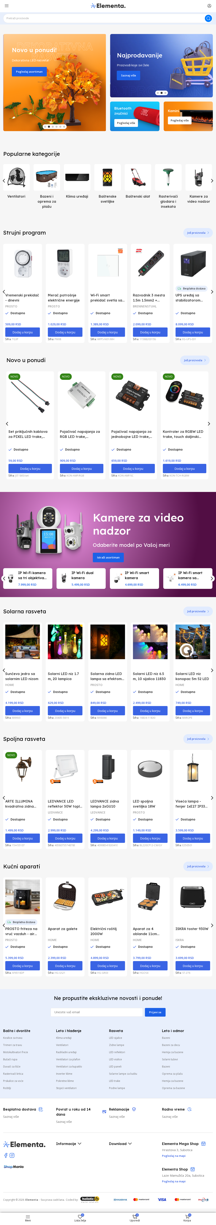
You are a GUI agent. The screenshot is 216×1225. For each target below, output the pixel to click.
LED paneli (115, 1066)
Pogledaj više (126, 123)
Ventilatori (62, 1045)
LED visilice (115, 1059)
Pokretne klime (65, 1081)
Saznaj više (128, 75)
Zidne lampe (116, 1045)
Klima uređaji (64, 1038)
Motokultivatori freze (15, 1052)
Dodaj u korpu (22, 332)
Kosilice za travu (12, 1038)
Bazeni (166, 1038)
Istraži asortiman (108, 557)
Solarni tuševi (170, 1059)
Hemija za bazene (172, 1052)
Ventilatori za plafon (68, 1059)
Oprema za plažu (172, 1074)
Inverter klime (64, 1074)
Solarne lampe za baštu (123, 1074)
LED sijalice (115, 1038)
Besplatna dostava (194, 288)
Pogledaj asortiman (29, 71)
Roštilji (7, 1088)
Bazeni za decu (171, 1045)
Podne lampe (117, 1088)
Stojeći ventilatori (66, 1088)
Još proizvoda (196, 233)
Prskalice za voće (13, 1081)
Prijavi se (155, 1012)
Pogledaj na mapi (174, 1181)
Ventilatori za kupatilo (69, 1066)
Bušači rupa (10, 1059)
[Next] (212, 181)
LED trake (114, 1081)
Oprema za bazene (173, 1088)
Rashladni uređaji (66, 1052)
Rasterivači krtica (13, 1074)
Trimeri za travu (12, 1045)
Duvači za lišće (11, 1066)
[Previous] (4, 181)
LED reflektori (117, 1052)
